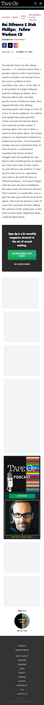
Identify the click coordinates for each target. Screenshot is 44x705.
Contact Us (22, 694)
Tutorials (22, 646)
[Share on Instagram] (16, 45)
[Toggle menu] (40, 3)
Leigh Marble (19, 40)
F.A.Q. (22, 690)
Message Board (22, 650)
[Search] (35, 3)
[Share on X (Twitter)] (10, 45)
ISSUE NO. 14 (7, 52)
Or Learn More (22, 264)
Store (22, 669)
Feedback (22, 677)
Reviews (6, 17)
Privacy (22, 673)
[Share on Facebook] (4, 45)
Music (15, 17)
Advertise (22, 660)
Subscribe (22, 664)
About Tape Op (22, 656)
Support (22, 681)
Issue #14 (23, 17)
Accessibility (22, 685)
